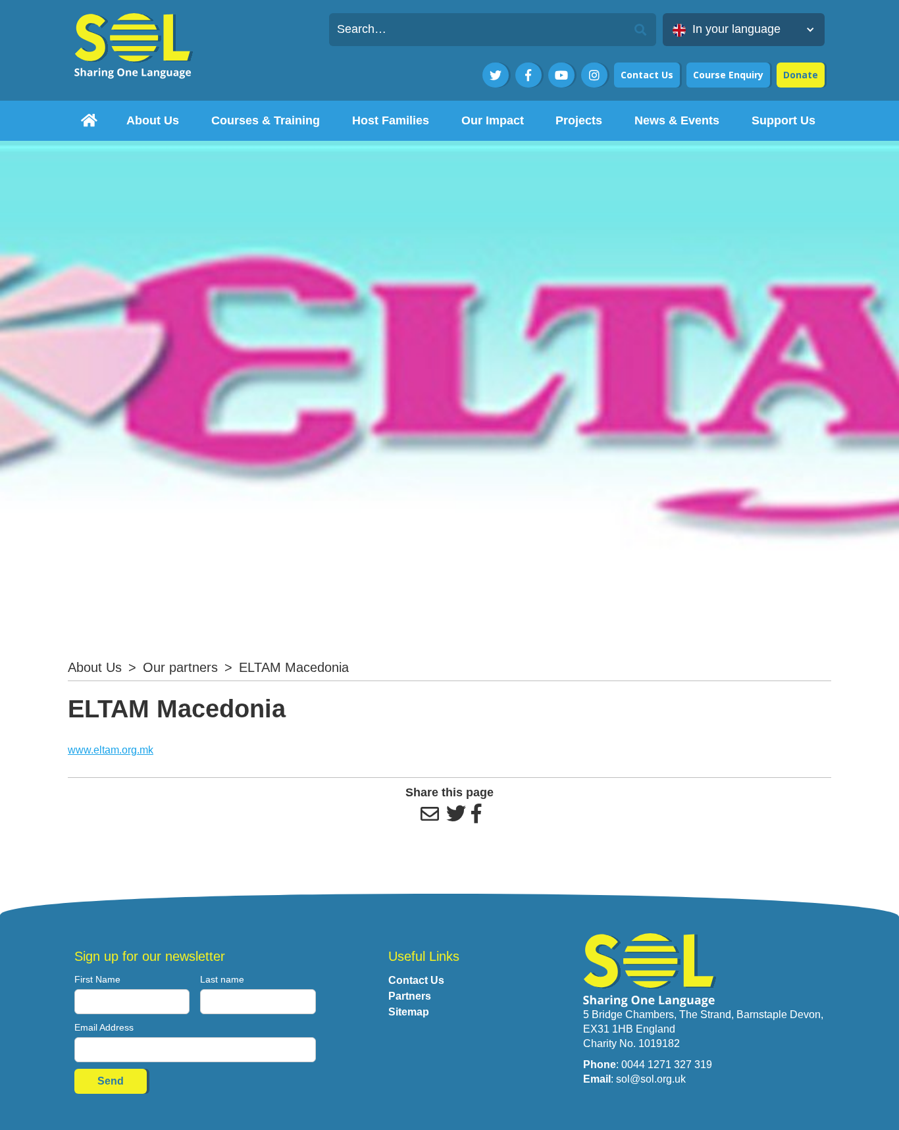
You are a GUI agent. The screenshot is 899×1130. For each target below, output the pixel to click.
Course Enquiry (728, 74)
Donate (800, 74)
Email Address (104, 1027)
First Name (97, 979)
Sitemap (408, 1011)
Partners (409, 996)
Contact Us (647, 74)
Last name (222, 979)
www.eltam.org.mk (110, 750)
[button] (744, 29)
